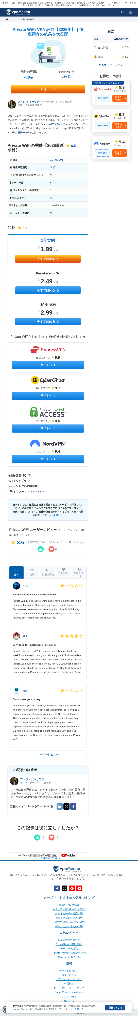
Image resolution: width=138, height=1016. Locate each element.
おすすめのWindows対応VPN (69, 909)
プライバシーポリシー (69, 979)
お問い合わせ (69, 975)
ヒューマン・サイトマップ (69, 987)
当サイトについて (69, 970)
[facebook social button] (57, 888)
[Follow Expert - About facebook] (73, 806)
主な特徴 (103, 47)
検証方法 (69, 1000)
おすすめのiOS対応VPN (69, 917)
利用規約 (69, 983)
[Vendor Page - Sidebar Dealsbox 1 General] (111, 93)
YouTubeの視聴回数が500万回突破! (37, 855)
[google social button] (72, 888)
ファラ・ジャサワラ (28, 101)
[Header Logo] (18, 12)
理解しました (115, 1007)
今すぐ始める (46, 259)
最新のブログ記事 (69, 904)
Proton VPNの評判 (69, 948)
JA (121, 12)
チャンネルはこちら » (48, 858)
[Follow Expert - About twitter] (66, 806)
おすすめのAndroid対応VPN (69, 922)
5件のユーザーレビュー (111, 65)
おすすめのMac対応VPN (69, 913)
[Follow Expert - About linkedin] (60, 806)
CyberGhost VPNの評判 (69, 944)
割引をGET (118, 98)
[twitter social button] (64, 888)
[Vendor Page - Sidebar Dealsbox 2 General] (111, 120)
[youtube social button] (79, 888)
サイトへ (47, 89)
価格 (100, 56)
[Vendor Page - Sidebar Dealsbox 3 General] (111, 147)
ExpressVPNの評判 (69, 939)
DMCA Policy (69, 996)
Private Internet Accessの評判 (69, 952)
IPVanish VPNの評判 (69, 957)
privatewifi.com (36, 491)
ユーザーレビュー (48, 754)
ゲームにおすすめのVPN (69, 926)
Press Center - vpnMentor (69, 992)
